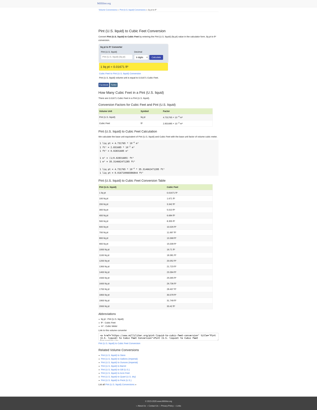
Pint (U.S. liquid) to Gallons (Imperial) (119, 359)
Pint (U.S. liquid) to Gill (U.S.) (115, 369)
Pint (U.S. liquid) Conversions (119, 384)
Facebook (103, 85)
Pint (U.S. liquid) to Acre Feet (115, 373)
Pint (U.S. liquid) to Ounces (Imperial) (119, 362)
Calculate (156, 57)
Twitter (114, 85)
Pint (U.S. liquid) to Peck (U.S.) (116, 380)
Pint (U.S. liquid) (109, 52)
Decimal (138, 52)
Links (178, 406)
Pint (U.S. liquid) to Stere (113, 355)
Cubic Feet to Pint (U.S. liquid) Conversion (120, 73)
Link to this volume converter (112, 330)
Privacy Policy (167, 406)
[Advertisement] (158, 18)
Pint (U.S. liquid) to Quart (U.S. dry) (118, 376)
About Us (142, 406)
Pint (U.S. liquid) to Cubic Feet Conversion (119, 343)
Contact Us (153, 406)
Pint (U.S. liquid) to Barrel (113, 366)
